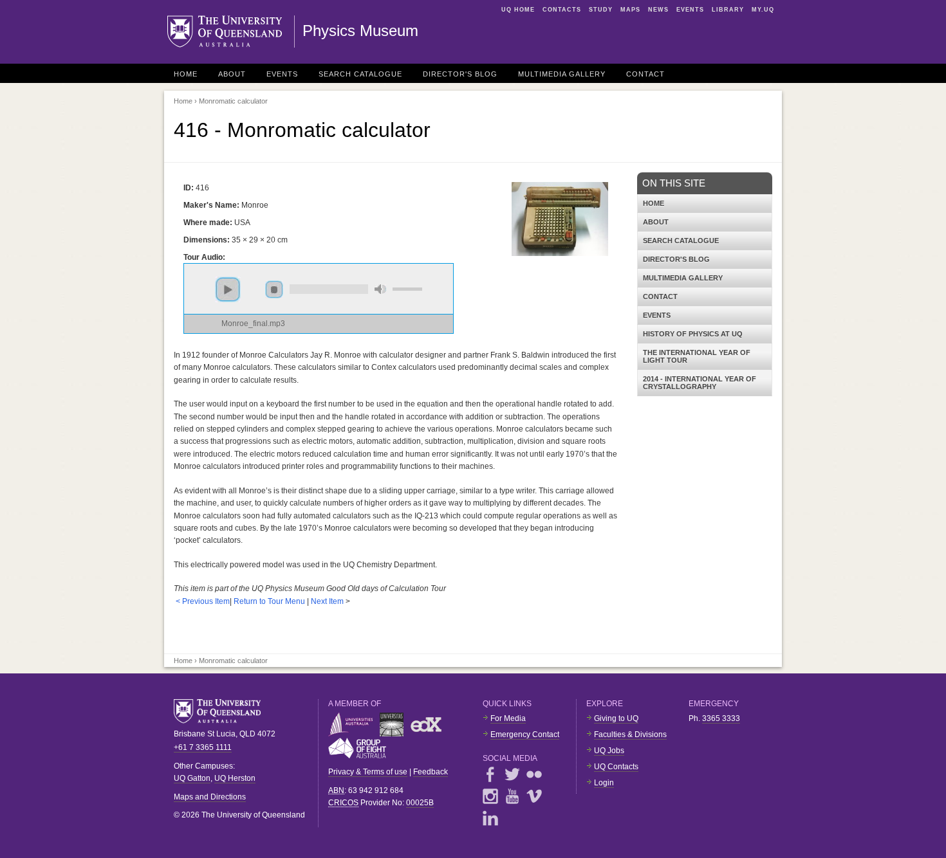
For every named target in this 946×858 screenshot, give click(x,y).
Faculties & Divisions (630, 734)
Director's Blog (460, 74)
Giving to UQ (616, 718)
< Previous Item (203, 601)
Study (601, 9)
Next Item (327, 601)
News (658, 9)
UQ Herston (234, 778)
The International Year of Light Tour (696, 356)
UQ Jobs (609, 750)
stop (274, 289)
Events (690, 9)
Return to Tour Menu (269, 601)
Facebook (490, 774)
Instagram (490, 796)
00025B (420, 802)
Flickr (534, 774)
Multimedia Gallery (562, 74)
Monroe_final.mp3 (253, 323)
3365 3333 (721, 718)
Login (604, 782)
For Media (508, 718)
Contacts (562, 9)
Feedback (430, 771)
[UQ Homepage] (231, 31)
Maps (630, 9)
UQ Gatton (192, 778)
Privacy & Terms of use (367, 771)
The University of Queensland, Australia (222, 711)
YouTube (512, 796)
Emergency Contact (524, 734)
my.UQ (763, 9)
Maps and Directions (210, 796)
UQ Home (518, 9)
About (232, 74)
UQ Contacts (616, 766)
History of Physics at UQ (693, 334)
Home (186, 74)
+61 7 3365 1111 (203, 747)
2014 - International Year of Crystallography (699, 382)
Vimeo (534, 796)
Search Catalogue (360, 74)
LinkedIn (490, 818)
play (228, 289)
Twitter (512, 774)
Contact (645, 74)
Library (728, 9)
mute (380, 289)
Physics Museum (360, 30)
